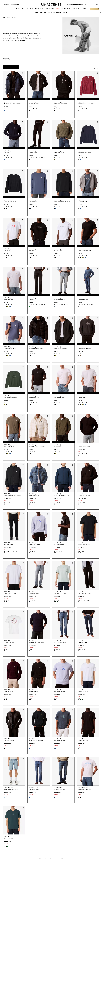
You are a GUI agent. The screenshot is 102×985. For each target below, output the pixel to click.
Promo (58, 8)
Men (23, 8)
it (99, 4)
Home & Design (34, 8)
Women (18, 8)
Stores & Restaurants (73, 8)
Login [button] (36, 12)
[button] (85, 4)
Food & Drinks (50, 8)
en (97, 4)
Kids (27, 8)
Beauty (42, 8)
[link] (40, 858)
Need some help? (95, 9)
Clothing (6, 59)
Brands (64, 8)
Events (84, 8)
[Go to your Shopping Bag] (90, 4)
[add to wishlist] (23, 73)
